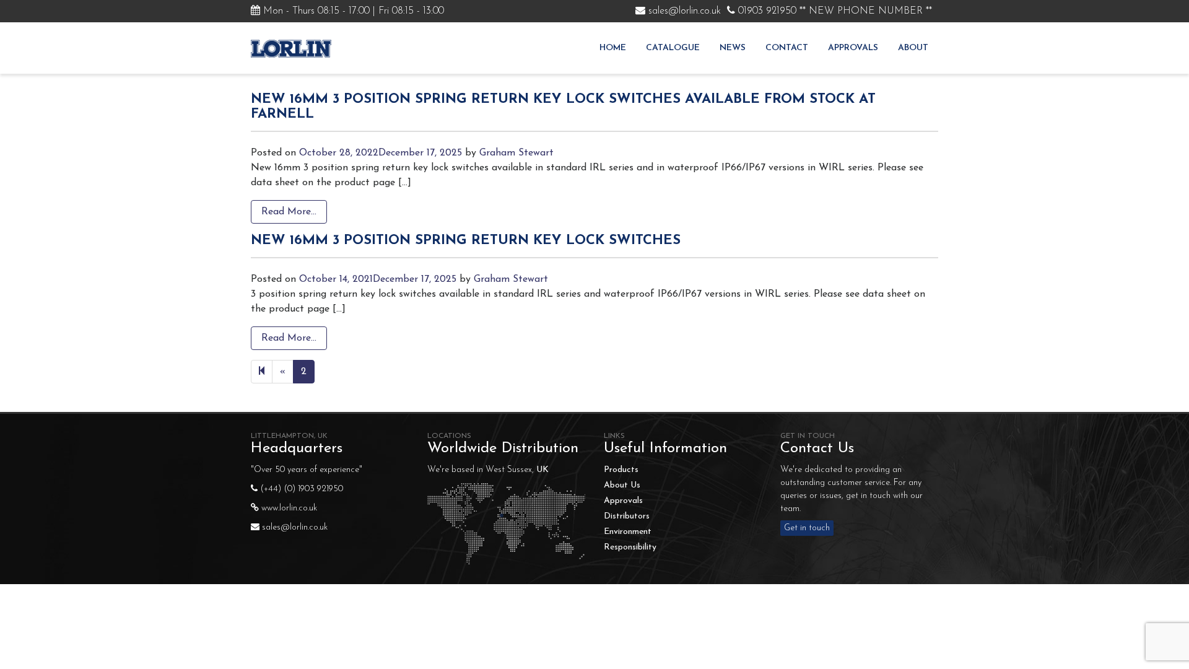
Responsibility (630, 547)
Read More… (288, 212)
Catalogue (673, 48)
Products (621, 469)
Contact (786, 48)
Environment (627, 531)
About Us (622, 485)
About (913, 48)
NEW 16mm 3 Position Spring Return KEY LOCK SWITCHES (466, 241)
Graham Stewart (516, 153)
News (733, 48)
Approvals (853, 48)
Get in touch (807, 528)
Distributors (627, 516)
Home (612, 48)
